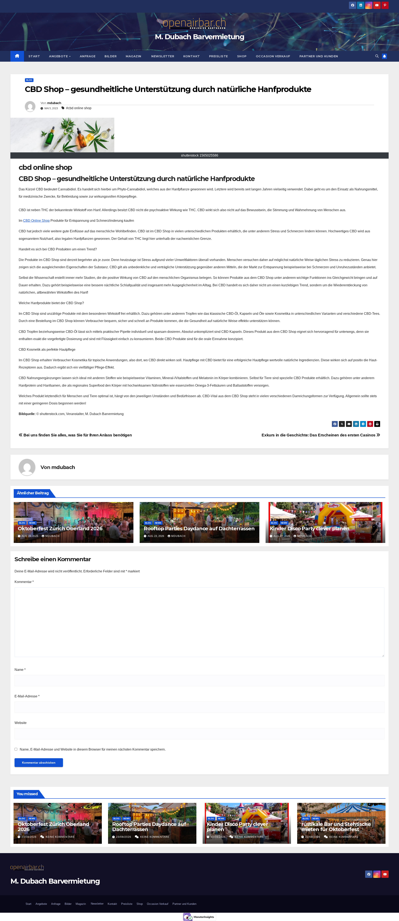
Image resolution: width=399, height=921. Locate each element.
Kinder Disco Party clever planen (310, 528)
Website (21, 723)
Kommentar (24, 582)
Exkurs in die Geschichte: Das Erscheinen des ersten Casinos (319, 435)
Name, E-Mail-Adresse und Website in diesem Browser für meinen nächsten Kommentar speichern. (93, 749)
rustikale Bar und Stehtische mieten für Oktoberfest (336, 826)
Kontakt (191, 56)
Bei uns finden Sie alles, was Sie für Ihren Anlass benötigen (77, 435)
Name (20, 669)
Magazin (133, 56)
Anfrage (88, 56)
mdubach (54, 103)
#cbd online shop (78, 108)
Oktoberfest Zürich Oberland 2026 (60, 528)
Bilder (111, 56)
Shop (242, 56)
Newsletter (162, 56)
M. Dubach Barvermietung (199, 36)
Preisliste (218, 56)
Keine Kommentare (60, 836)
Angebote (59, 56)
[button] (377, 56)
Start (34, 56)
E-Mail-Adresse (27, 696)
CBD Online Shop (36, 220)
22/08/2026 (219, 836)
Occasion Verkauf (273, 56)
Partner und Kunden (318, 56)
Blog (29, 80)
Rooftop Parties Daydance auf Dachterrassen (199, 528)
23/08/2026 (29, 836)
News (32, 523)
